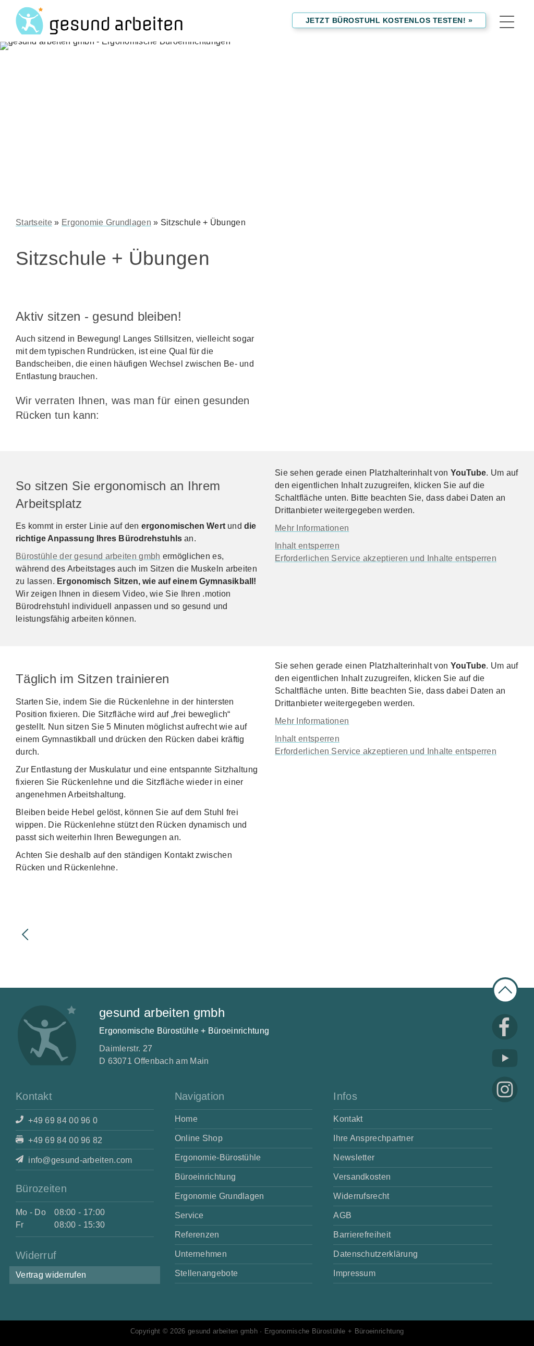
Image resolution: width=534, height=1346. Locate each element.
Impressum (354, 1273)
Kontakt (347, 1118)
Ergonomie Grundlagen (106, 222)
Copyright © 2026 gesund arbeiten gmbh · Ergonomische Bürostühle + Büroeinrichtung (267, 1331)
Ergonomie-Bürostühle (218, 1157)
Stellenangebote (206, 1273)
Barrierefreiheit (362, 1234)
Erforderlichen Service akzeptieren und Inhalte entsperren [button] (385, 558)
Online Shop (199, 1138)
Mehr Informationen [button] (312, 528)
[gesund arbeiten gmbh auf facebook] (505, 1027)
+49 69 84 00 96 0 (62, 1120)
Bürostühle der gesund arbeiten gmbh (88, 556)
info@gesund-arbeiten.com (79, 1160)
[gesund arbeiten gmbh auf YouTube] (505, 1058)
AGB (342, 1215)
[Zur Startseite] (99, 20)
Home (186, 1118)
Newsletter (353, 1157)
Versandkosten (362, 1176)
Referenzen (197, 1234)
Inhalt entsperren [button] (307, 545)
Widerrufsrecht (361, 1196)
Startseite (34, 222)
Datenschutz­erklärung (375, 1254)
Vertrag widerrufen (51, 1274)
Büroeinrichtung (205, 1176)
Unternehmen (201, 1254)
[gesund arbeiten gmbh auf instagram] (505, 1089)
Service (189, 1215)
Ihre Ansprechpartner (373, 1138)
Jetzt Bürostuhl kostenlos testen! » (389, 20)
